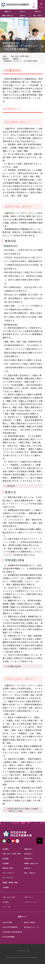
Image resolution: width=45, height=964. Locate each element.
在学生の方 (22, 11)
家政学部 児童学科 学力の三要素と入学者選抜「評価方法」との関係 (22, 810)
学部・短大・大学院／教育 (20, 56)
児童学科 (16, 58)
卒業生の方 (37, 11)
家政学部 (5, 58)
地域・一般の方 (37, 15)
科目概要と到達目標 (14, 666)
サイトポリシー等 (23, 951)
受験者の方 (7, 11)
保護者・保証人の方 (7, 15)
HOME (4, 56)
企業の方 (22, 15)
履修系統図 (11, 486)
